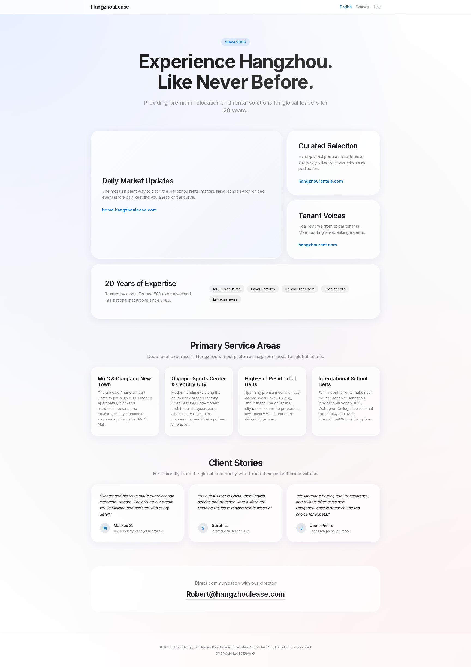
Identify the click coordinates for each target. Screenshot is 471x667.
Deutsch (362, 7)
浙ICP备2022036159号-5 (235, 653)
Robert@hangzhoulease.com (235, 594)
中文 (376, 7)
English (346, 7)
